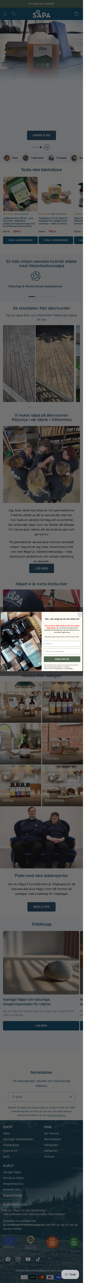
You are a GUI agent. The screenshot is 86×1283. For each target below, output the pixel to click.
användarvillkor (69, 668)
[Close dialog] (79, 614)
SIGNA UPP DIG (62, 659)
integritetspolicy (58, 668)
